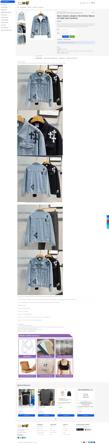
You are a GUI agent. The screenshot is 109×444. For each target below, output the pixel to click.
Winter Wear (90, 50)
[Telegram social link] (67, 53)
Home (58, 11)
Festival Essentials (40, 432)
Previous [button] (19, 46)
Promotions (52, 426)
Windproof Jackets (83, 50)
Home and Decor (40, 434)
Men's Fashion (63, 11)
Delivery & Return (53, 432)
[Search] (87, 3)
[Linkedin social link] (64, 53)
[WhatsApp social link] (66, 53)
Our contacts (52, 430)
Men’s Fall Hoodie (41, 406)
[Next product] (94, 12)
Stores (51, 428)
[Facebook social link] (60, 53)
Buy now (72, 36)
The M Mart (27, 442)
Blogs (64, 426)
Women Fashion (40, 428)
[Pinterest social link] (63, 53)
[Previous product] (92, 12)
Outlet (51, 434)
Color (58, 33)
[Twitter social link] (62, 53)
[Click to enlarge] (28, 44)
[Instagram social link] (23, 438)
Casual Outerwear (63, 50)
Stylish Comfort (76, 50)
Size (58, 29)
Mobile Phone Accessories (42, 430)
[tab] (39, 57)
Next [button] (24, 46)
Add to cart (65, 36)
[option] (21, 16)
